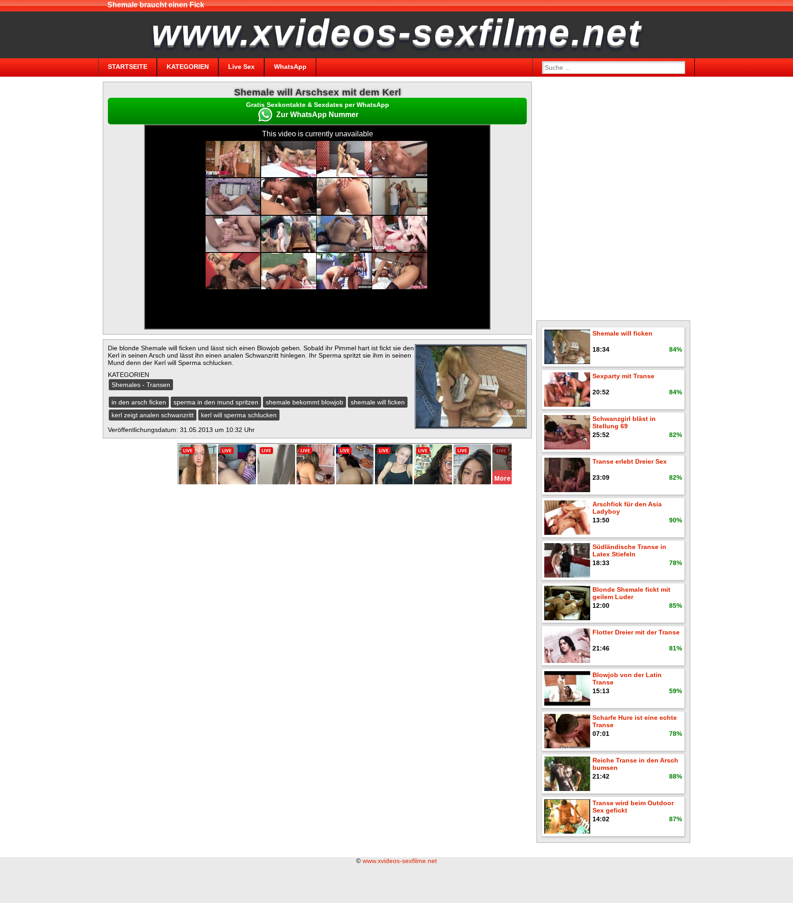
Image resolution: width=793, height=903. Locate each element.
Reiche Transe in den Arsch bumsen (635, 764)
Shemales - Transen (141, 384)
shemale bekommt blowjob (304, 402)
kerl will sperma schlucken (239, 415)
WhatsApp (290, 66)
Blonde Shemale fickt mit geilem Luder (631, 593)
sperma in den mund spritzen (215, 402)
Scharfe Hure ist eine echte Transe (634, 721)
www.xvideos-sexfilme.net (400, 860)
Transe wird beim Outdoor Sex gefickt (633, 806)
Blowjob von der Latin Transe (627, 678)
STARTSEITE (127, 66)
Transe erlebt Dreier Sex (629, 461)
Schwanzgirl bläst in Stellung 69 (624, 422)
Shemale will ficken (622, 333)
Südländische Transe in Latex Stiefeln (629, 550)
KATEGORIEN (188, 66)
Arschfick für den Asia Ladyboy (627, 507)
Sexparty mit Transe (623, 376)
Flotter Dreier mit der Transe (636, 632)
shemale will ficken (378, 402)
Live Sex (241, 66)
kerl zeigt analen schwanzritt (153, 415)
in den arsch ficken (139, 402)
